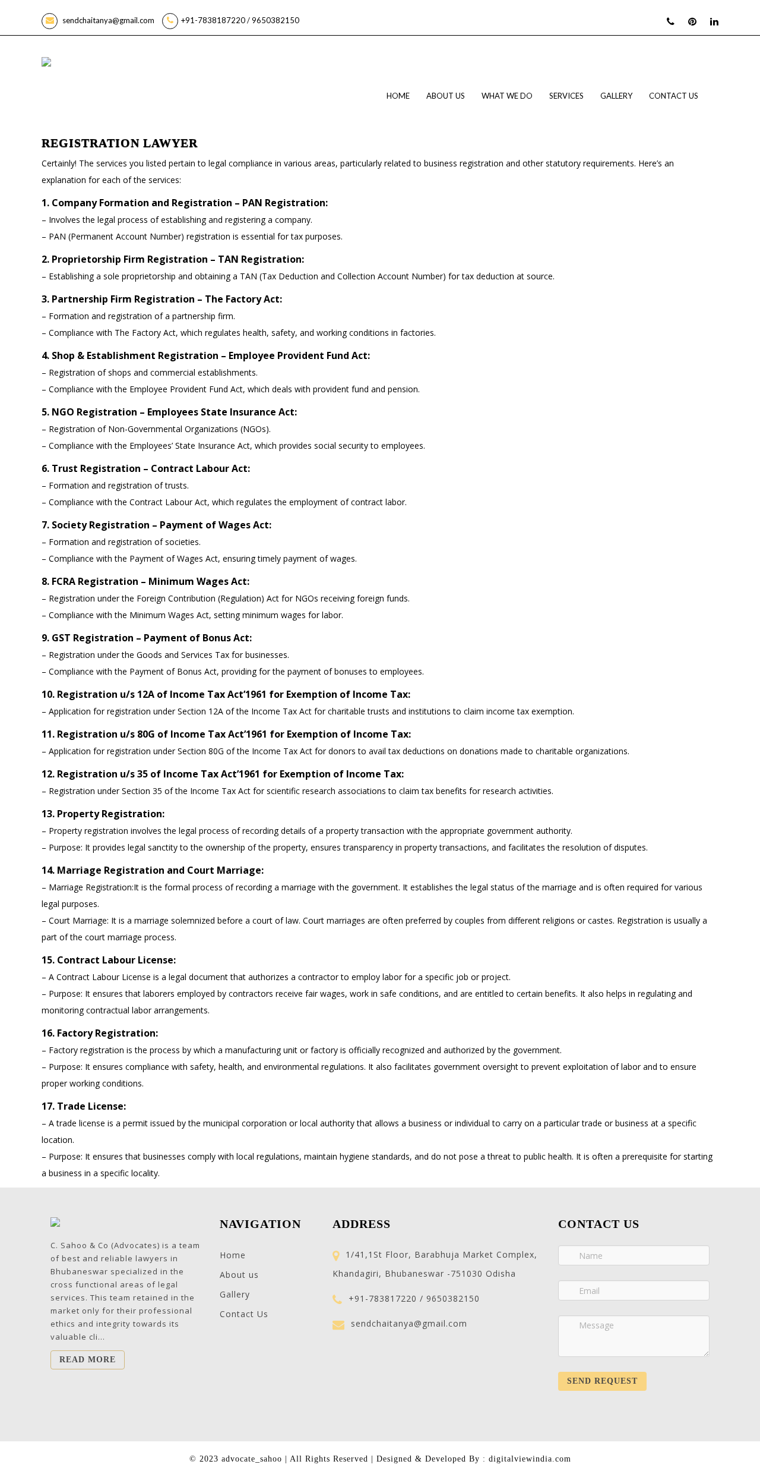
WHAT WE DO (507, 95)
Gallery (616, 95)
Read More (87, 1359)
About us (445, 95)
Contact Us (673, 95)
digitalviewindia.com (530, 1458)
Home (398, 95)
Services (566, 95)
